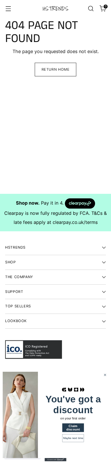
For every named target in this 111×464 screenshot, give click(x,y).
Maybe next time (73, 438)
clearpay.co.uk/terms (75, 222)
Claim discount (73, 427)
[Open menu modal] (8, 8)
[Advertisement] (55, 138)
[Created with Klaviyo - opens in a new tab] (55, 459)
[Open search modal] (90, 8)
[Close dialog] (105, 375)
